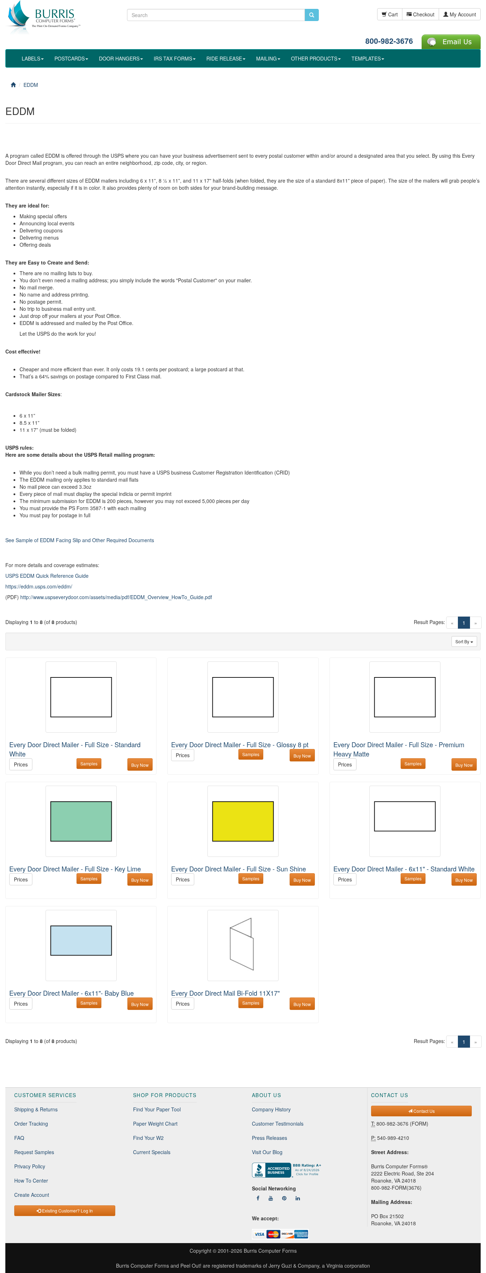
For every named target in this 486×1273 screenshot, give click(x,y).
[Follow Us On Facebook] (258, 1198)
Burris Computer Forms (270, 1250)
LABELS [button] (31, 58)
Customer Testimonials (277, 1123)
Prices (21, 764)
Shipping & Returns (36, 1109)
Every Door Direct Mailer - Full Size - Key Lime (75, 868)
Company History (271, 1109)
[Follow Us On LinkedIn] (298, 1198)
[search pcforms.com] (312, 15)
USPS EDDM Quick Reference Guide (47, 575)
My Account (462, 14)
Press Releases (269, 1137)
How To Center (31, 1180)
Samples (88, 763)
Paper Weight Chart (155, 1123)
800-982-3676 (389, 40)
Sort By (462, 641)
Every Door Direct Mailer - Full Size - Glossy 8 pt (239, 744)
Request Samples (34, 1152)
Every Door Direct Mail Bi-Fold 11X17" (225, 992)
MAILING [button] (266, 58)
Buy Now (140, 765)
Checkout (423, 14)
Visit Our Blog (267, 1152)
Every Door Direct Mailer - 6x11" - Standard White (404, 868)
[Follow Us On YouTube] (271, 1198)
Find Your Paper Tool (157, 1109)
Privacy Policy (29, 1166)
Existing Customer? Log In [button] (67, 1210)
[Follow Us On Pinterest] (284, 1198)
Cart (392, 14)
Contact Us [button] (423, 1111)
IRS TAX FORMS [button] (173, 58)
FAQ (19, 1137)
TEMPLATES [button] (366, 58)
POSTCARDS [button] (69, 58)
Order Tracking (31, 1123)
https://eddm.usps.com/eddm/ (38, 586)
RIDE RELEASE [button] (224, 58)
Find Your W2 (148, 1137)
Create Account (31, 1194)
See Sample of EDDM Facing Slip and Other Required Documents (79, 540)
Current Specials (151, 1152)
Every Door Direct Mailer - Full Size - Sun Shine (238, 868)
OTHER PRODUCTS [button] (314, 58)
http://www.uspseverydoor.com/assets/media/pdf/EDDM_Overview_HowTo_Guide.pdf (116, 597)
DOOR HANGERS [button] (119, 58)
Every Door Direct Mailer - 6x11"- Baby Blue (71, 992)
